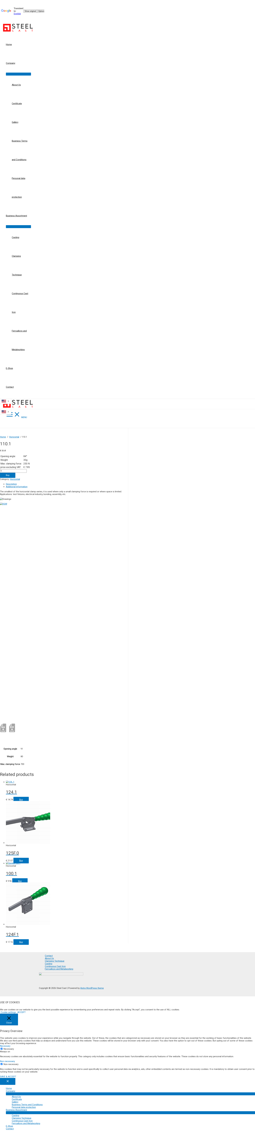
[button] (8, 1012)
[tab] (67, 484)
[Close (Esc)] (252, 3)
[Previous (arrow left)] (5, 573)
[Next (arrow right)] (250, 573)
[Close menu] (7, 1081)
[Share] (245, 3)
